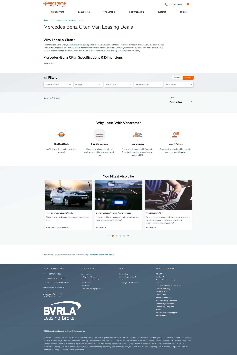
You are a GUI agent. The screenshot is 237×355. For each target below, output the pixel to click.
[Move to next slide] (128, 235)
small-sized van (75, 44)
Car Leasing (123, 274)
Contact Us (160, 277)
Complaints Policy (163, 289)
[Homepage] (54, 4)
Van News (85, 286)
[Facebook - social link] (46, 295)
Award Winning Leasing (165, 280)
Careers (159, 283)
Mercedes (87, 47)
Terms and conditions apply (101, 254)
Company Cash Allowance (128, 283)
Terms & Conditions (163, 298)
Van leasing (56, 20)
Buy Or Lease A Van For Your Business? (113, 213)
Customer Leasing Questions (92, 289)
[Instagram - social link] (50, 295)
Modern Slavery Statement (166, 301)
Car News (122, 280)
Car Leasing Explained (127, 277)
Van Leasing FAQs (154, 213)
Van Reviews (86, 283)
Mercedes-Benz (70, 20)
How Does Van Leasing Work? (59, 213)
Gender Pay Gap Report (165, 304)
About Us (159, 274)
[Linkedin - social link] (55, 295)
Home (45, 20)
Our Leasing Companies (165, 307)
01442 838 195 (55, 274)
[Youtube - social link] (60, 295)
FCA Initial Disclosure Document (168, 286)
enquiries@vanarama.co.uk (54, 287)
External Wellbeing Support (167, 313)
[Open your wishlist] (188, 4)
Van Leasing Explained (90, 280)
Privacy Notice (161, 292)
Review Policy (161, 315)
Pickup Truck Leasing (89, 277)
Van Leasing (86, 274)
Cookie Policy (161, 295)
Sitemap (159, 310)
